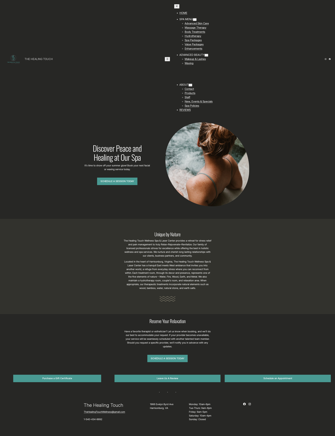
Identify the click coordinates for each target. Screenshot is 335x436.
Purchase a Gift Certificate (57, 378)
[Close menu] (176, 6)
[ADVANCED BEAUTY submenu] (206, 55)
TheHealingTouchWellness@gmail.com (104, 411)
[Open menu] (167, 59)
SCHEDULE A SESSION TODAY (117, 181)
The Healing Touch (39, 59)
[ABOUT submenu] (190, 85)
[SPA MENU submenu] (195, 19)
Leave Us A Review (167, 378)
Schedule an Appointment (277, 378)
